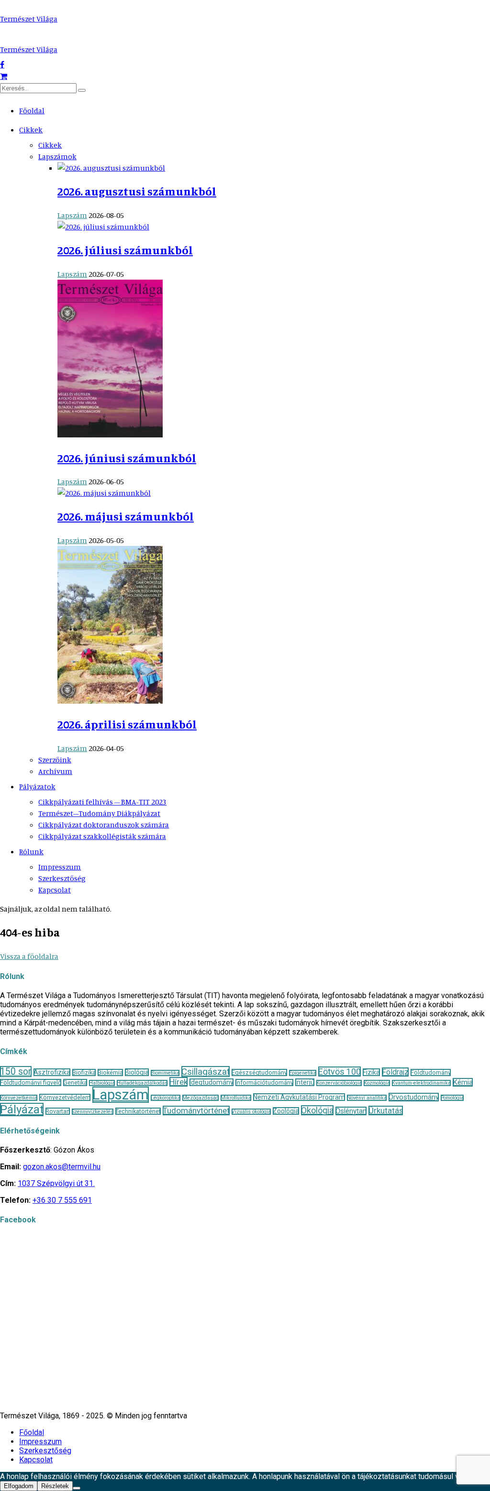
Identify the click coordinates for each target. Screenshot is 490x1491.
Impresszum (59, 866)
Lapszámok (57, 156)
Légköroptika (165, 1098)
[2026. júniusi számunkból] (110, 434)
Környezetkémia (18, 1098)
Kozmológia (377, 1083)
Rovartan (57, 1111)
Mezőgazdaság (200, 1098)
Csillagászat (205, 1071)
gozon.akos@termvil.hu (61, 1166)
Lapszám (72, 215)
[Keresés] (82, 90)
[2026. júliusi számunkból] (103, 226)
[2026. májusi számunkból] (104, 493)
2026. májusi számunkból (125, 516)
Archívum (55, 771)
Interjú (304, 1082)
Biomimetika (165, 1073)
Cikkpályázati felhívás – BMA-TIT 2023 (102, 801)
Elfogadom (18, 1486)
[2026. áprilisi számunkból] (110, 701)
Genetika (75, 1082)
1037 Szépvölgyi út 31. (56, 1183)
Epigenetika (302, 1073)
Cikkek (31, 129)
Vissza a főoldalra (29, 956)
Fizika (371, 1072)
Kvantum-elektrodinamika (421, 1083)
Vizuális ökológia (251, 1112)
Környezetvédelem (64, 1097)
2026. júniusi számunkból (126, 458)
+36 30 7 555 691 (62, 1200)
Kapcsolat (54, 889)
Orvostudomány (414, 1097)
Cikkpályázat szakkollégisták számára (102, 836)
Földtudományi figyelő (30, 1082)
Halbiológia (102, 1083)
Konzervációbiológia (339, 1083)
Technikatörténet (138, 1111)
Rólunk (31, 851)
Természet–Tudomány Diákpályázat (99, 813)
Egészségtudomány (259, 1072)
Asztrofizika (51, 1072)
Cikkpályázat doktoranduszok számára (103, 824)
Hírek (178, 1082)
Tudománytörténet (196, 1110)
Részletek (55, 1486)
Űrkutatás (385, 1110)
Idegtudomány (211, 1082)
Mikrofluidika (236, 1098)
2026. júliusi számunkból (125, 250)
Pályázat (22, 1109)
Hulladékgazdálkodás (142, 1083)
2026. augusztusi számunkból (136, 191)
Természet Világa (28, 18)
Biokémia (110, 1072)
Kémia (463, 1082)
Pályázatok (37, 786)
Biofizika (84, 1072)
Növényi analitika (367, 1098)
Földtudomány (431, 1072)
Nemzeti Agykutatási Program (299, 1097)
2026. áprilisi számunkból (127, 724)
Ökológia (317, 1110)
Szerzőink (54, 759)
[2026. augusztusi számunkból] (111, 168)
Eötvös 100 (339, 1072)
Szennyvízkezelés (92, 1112)
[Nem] (76, 1488)
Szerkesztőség (62, 878)
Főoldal (32, 110)
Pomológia (452, 1098)
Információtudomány (264, 1082)
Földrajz (395, 1072)
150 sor (16, 1071)
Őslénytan (351, 1111)
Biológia (137, 1072)
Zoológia (286, 1111)
